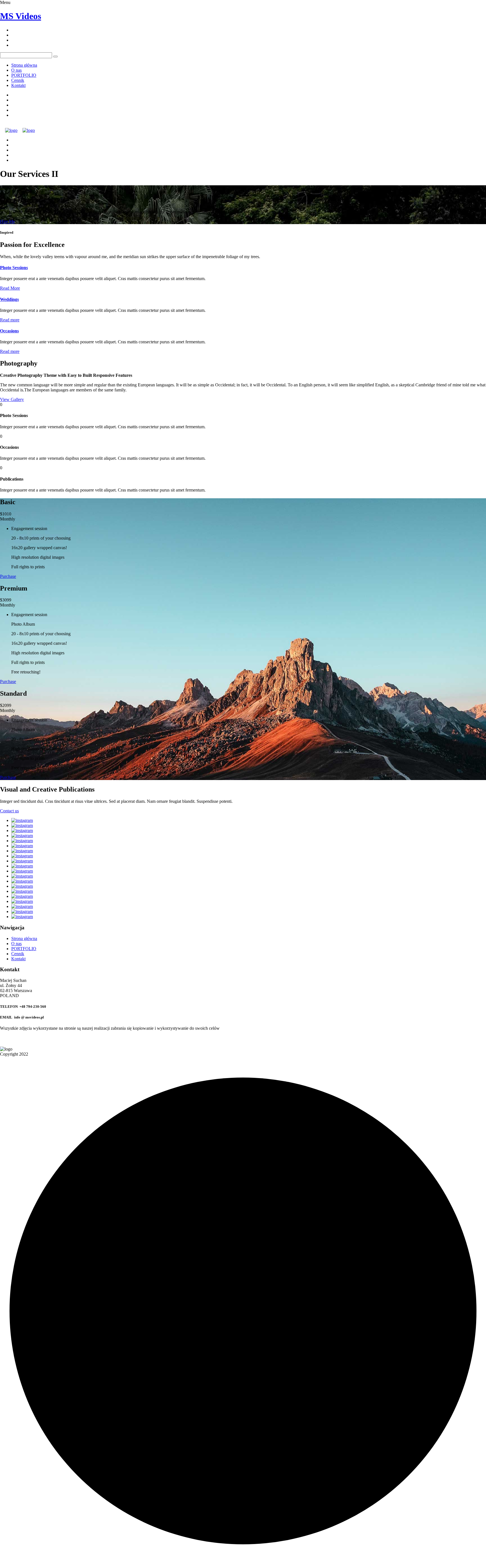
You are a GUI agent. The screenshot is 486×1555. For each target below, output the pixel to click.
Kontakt (18, 85)
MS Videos (20, 16)
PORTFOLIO (23, 75)
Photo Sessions (14, 267)
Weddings (9, 299)
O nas (16, 70)
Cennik (17, 80)
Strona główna (24, 65)
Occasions (9, 330)
